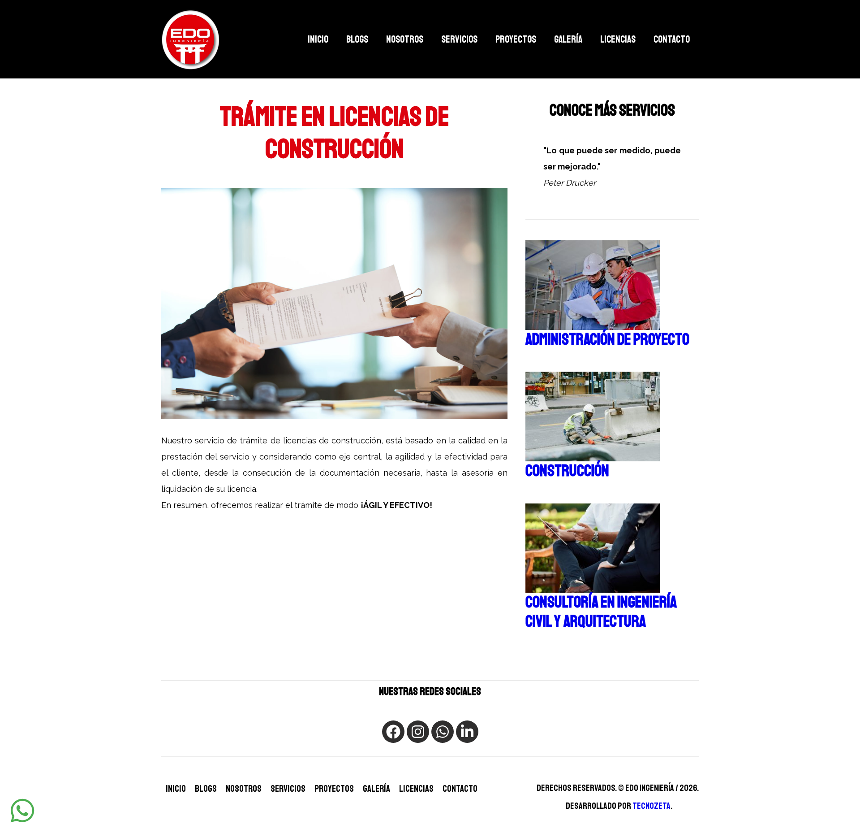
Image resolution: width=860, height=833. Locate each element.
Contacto (672, 39)
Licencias (618, 39)
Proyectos (515, 39)
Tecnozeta (651, 805)
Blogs (357, 39)
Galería (568, 39)
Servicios (459, 39)
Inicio (318, 39)
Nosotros (404, 39)
